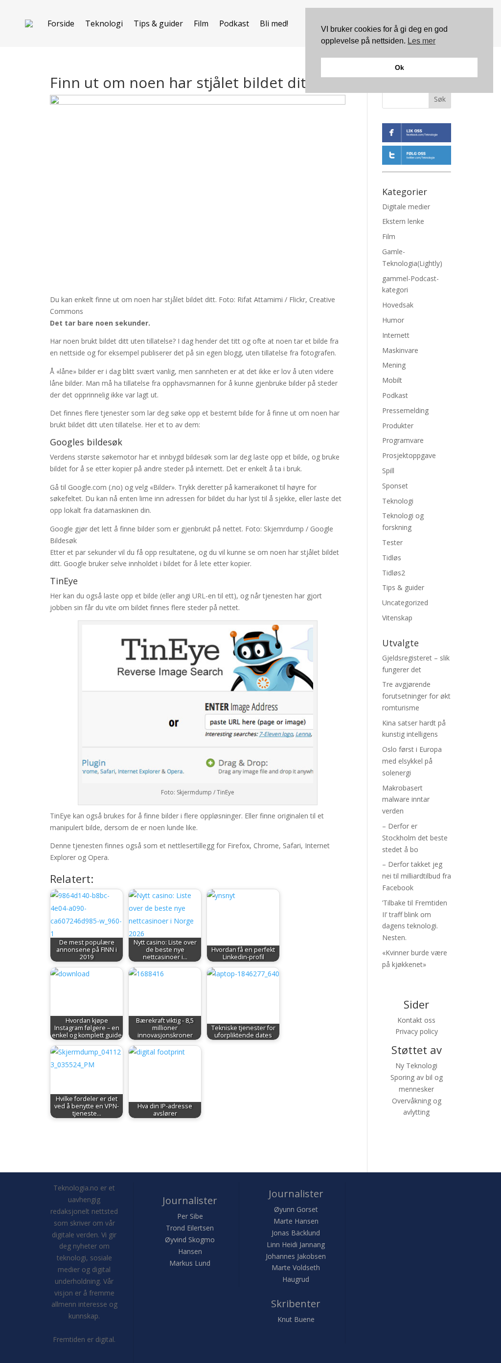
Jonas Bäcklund (296, 1232)
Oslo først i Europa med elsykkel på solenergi (412, 761)
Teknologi (104, 23)
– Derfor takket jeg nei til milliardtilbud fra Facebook (416, 875)
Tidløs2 (393, 572)
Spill (388, 470)
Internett (396, 335)
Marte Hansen (296, 1221)
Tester (392, 542)
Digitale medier (406, 206)
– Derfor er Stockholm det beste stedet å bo (415, 837)
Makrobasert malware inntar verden (406, 799)
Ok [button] (399, 67)
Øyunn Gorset (296, 1209)
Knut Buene (296, 1319)
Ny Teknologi (416, 1065)
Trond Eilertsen (190, 1227)
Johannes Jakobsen (296, 1256)
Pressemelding (405, 410)
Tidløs (391, 557)
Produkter (397, 425)
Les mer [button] (421, 41)
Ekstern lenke (403, 221)
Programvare (403, 440)
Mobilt (392, 380)
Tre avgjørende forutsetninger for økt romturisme (416, 696)
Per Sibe (190, 1216)
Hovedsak (397, 304)
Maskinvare (400, 350)
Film (201, 23)
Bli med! (274, 23)
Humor (393, 320)
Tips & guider (158, 23)
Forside (60, 23)
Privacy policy (416, 1031)
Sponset (395, 485)
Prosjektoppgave (409, 455)
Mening (394, 365)
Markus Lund (189, 1263)
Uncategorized (405, 602)
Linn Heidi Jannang (296, 1244)
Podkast (234, 23)
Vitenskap (397, 617)
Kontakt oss (416, 1020)
